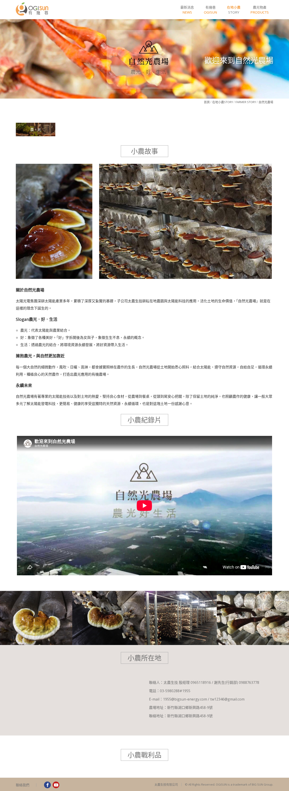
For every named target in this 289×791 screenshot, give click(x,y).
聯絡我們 (22, 785)
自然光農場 (266, 102)
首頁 (207, 102)
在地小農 (222, 102)
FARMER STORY (245, 102)
